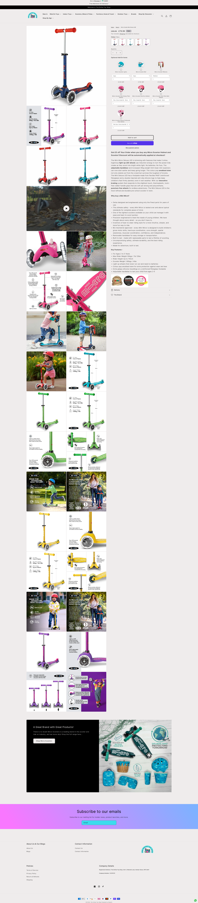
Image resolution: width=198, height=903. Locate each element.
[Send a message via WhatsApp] (195, 900)
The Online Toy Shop (96, 902)
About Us (30, 848)
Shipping (122, 34)
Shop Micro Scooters (44, 741)
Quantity (113, 49)
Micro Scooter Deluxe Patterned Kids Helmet (121, 121)
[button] (55, 14)
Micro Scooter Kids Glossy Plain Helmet (121, 96)
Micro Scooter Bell (141, 72)
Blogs (28, 851)
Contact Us (79, 848)
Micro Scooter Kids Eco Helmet (141, 96)
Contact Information (82, 851)
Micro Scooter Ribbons (161, 72)
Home (112, 27)
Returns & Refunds (33, 876)
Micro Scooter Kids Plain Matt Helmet (161, 96)
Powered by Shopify (107, 902)
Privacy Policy (31, 873)
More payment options (132, 147)
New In (117, 27)
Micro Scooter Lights (121, 72)
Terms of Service (32, 870)
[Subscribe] (114, 822)
